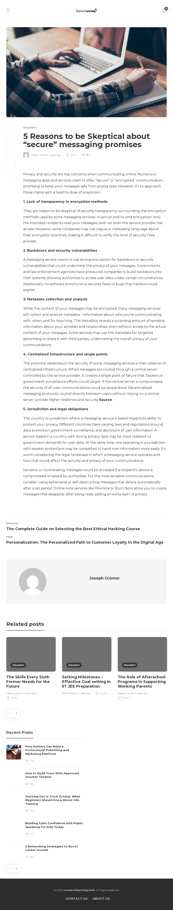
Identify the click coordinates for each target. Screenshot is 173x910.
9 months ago (28, 693)
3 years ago (84, 693)
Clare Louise (12, 693)
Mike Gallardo (69, 693)
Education (29, 127)
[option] (31, 669)
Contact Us (77, 899)
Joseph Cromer (39, 154)
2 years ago (55, 154)
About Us (101, 899)
